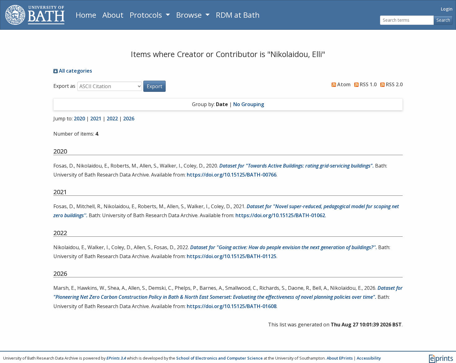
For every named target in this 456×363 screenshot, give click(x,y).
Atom (343, 84)
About (112, 15)
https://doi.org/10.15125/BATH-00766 (231, 174)
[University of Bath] (34, 15)
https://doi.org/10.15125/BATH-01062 (280, 215)
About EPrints (340, 358)
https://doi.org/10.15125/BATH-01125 (231, 256)
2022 (112, 118)
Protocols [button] (147, 15)
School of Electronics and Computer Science (219, 358)
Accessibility (369, 358)
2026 (128, 118)
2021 (95, 118)
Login (447, 9)
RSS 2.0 (394, 84)
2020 (79, 118)
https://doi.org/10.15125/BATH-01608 (231, 306)
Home (86, 15)
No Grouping (248, 104)
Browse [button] (189, 15)
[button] (154, 86)
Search (443, 20)
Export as (64, 86)
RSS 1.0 (368, 84)
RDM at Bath (238, 15)
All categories (75, 70)
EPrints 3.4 (116, 358)
